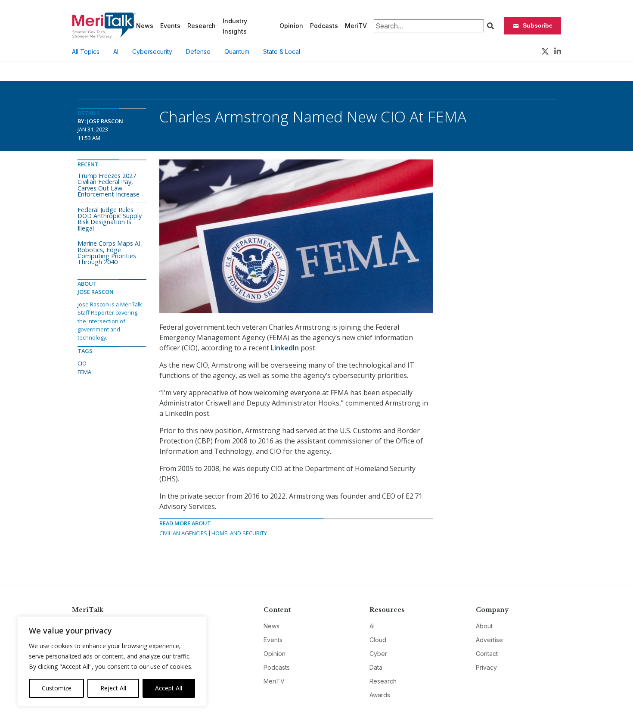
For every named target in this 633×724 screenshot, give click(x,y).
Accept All (168, 688)
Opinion (291, 25)
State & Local (281, 51)
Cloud (377, 639)
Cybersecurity (152, 51)
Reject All (113, 688)
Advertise (489, 639)
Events (170, 25)
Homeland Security (239, 533)
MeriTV (356, 25)
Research (201, 25)
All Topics (85, 51)
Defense (198, 51)
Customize (56, 688)
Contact (487, 653)
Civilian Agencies (183, 533)
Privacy (486, 667)
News (144, 25)
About (484, 626)
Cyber (378, 653)
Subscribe (537, 25)
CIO (82, 363)
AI (115, 51)
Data (375, 667)
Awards (379, 695)
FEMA (84, 372)
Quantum (236, 51)
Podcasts (324, 25)
